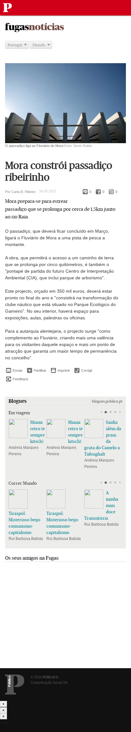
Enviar (14, 370)
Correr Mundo (23, 483)
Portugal (15, 45)
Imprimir (60, 370)
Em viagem (19, 412)
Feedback (17, 379)
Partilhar (36, 370)
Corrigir (83, 370)
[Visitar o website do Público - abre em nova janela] (14, 685)
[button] (105, 412)
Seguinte (120, 412)
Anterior (101, 412)
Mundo (38, 45)
